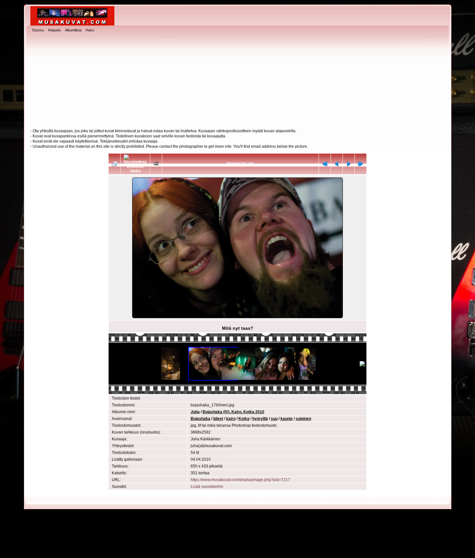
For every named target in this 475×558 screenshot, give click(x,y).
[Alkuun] (325, 163)
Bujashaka (200, 418)
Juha (195, 412)
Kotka (243, 418)
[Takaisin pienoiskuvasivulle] (114, 163)
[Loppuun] (360, 163)
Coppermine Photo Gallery (249, 548)
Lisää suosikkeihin (207, 486)
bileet (218, 418)
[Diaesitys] (156, 163)
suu (274, 418)
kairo (231, 418)
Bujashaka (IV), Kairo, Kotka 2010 (233, 412)
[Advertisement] (237, 81)
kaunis (286, 418)
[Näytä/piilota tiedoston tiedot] (135, 164)
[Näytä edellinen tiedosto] (337, 163)
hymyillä (260, 418)
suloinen (303, 418)
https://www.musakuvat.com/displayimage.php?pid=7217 (240, 480)
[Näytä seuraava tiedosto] (348, 163)
